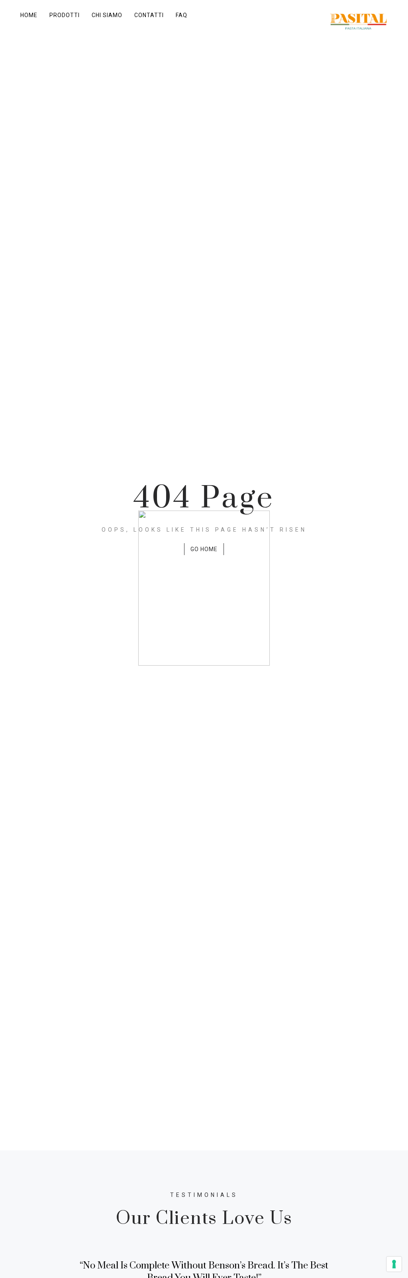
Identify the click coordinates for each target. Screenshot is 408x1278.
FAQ (181, 15)
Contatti (149, 15)
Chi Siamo (107, 15)
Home (28, 15)
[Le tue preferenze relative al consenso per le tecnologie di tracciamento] (394, 1264)
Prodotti (64, 15)
